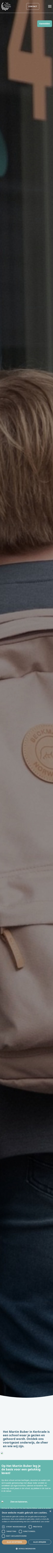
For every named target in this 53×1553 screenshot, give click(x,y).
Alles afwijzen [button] (39, 1542)
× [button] (50, 1511)
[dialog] (26, 1531)
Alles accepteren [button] (14, 1542)
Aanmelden (44, 23)
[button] (26, 1548)
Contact (32, 6)
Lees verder (45, 1521)
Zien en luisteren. (19, 1501)
